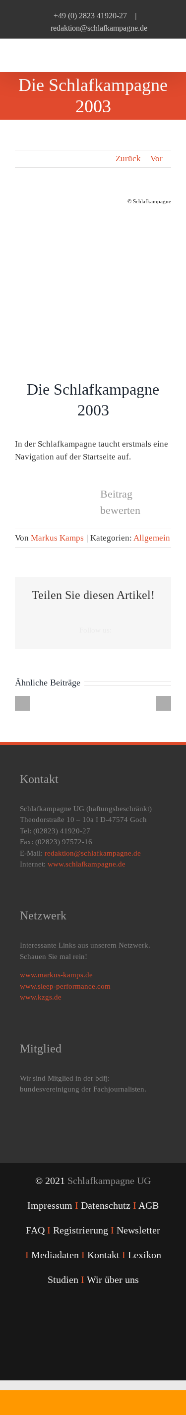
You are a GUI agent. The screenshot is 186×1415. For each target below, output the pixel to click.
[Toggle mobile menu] (167, 54)
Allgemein (151, 538)
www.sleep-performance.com (65, 986)
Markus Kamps (57, 538)
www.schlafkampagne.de (86, 864)
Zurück (128, 158)
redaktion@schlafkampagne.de (99, 28)
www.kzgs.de (41, 997)
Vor (156, 158)
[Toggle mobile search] (149, 54)
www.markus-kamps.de (56, 975)
